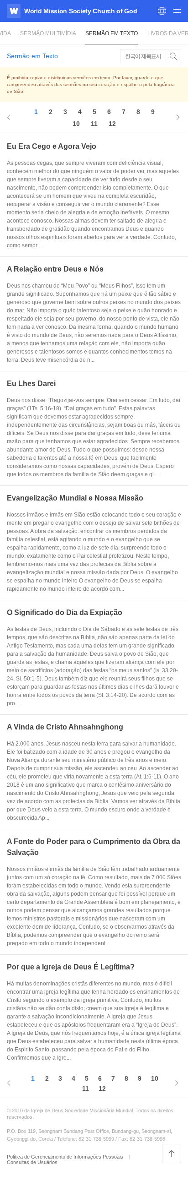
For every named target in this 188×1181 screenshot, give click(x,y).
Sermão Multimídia (48, 33)
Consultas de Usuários (32, 1162)
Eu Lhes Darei (31, 383)
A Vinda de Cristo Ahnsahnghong (65, 727)
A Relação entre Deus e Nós (55, 269)
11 (94, 123)
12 (112, 123)
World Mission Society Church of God (80, 11)
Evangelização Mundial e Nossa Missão (75, 498)
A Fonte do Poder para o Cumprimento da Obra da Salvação (93, 847)
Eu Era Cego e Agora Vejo (51, 146)
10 (76, 123)
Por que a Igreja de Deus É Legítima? (71, 967)
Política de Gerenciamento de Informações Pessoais (66, 1156)
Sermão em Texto (111, 33)
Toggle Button (173, 56)
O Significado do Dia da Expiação (64, 612)
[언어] (162, 11)
